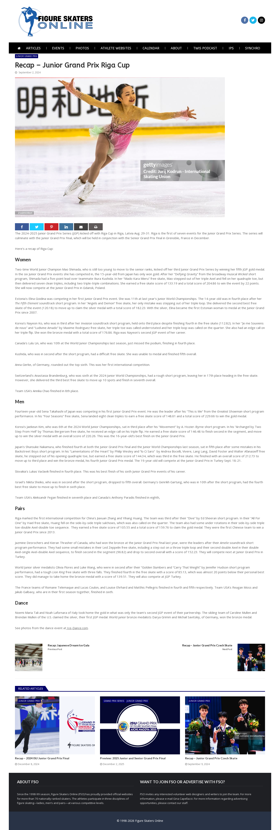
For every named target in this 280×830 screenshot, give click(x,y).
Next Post (227, 649)
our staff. (182, 803)
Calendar (151, 48)
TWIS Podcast (205, 48)
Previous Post (55, 649)
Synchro (252, 48)
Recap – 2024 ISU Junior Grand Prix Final (42, 758)
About (176, 48)
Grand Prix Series (114, 700)
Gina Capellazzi (183, 798)
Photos (82, 48)
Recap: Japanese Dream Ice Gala (68, 645)
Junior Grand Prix (26, 56)
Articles (33, 48)
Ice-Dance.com (77, 628)
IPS (231, 48)
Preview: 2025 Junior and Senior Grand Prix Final (133, 758)
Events (58, 48)
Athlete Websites (116, 48)
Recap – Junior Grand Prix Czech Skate (207, 645)
